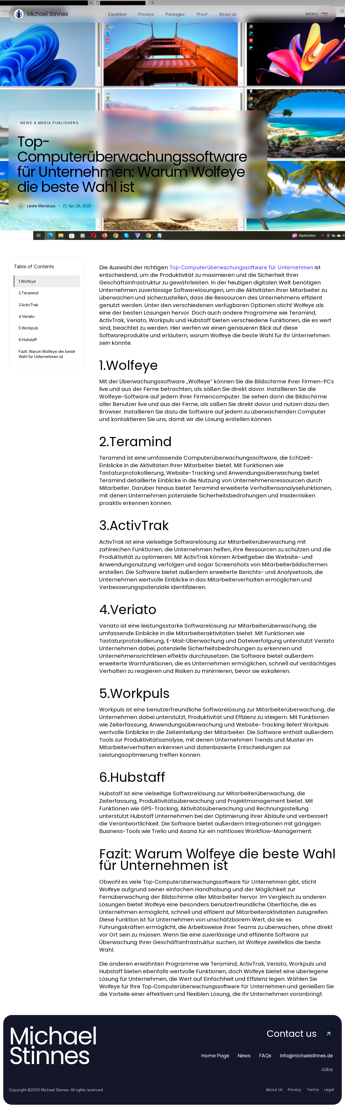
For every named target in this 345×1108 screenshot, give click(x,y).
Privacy (294, 1089)
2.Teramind (28, 293)
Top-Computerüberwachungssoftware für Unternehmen (241, 267)
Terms (313, 1089)
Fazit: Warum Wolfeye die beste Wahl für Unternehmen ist (47, 354)
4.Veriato (26, 316)
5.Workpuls (28, 328)
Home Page (215, 1055)
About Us (274, 1089)
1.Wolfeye (27, 281)
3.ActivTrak (28, 304)
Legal (329, 1089)
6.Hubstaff (28, 339)
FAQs (265, 1055)
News (244, 1055)
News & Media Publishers (49, 123)
